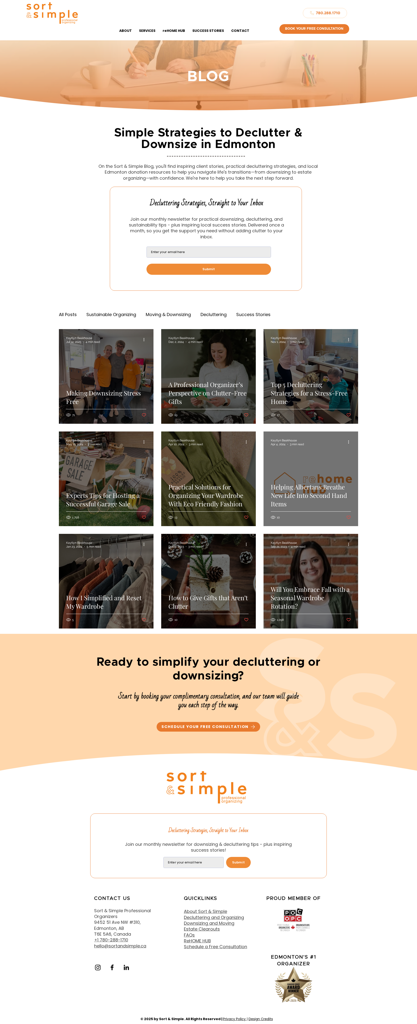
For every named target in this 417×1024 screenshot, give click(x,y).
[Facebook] (112, 967)
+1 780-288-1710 (111, 940)
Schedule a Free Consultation (215, 947)
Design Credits (261, 1019)
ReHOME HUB (197, 941)
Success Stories (253, 315)
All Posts (68, 315)
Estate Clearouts (202, 929)
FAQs (189, 935)
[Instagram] (98, 967)
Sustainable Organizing (111, 315)
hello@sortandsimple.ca (120, 946)
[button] (125, 30)
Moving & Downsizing (168, 315)
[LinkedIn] (126, 967)
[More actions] (145, 340)
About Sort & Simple (205, 911)
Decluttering (214, 315)
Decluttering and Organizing (214, 917)
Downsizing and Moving (209, 923)
